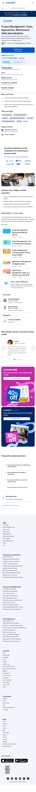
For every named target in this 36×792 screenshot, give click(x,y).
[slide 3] (19, 359)
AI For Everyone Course (8, 593)
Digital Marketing (7, 534)
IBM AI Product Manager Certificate (11, 573)
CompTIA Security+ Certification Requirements (14, 628)
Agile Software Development (17, 118)
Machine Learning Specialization (11, 605)
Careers (5, 660)
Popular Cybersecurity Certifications (12, 639)
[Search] (33, 3)
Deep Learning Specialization (10, 598)
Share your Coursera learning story (11, 641)
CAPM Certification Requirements (11, 623)
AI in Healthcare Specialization (10, 596)
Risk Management (6, 115)
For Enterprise (6, 673)
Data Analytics (6, 532)
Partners (5, 701)
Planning (19, 121)
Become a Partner (7, 680)
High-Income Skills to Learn (9, 632)
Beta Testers (6, 703)
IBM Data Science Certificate (10, 575)
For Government (7, 675)
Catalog (5, 662)
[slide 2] (16, 359)
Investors (5, 724)
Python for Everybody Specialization (12, 609)
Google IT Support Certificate (10, 564)
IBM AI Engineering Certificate (10, 570)
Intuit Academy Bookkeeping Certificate (13, 577)
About (4, 653)
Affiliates (5, 742)
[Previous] (3, 348)
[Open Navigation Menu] (3, 3)
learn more (16, 505)
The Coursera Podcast (8, 707)
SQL (4, 545)
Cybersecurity (6, 529)
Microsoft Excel (6, 538)
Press (4, 721)
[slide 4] (21, 359)
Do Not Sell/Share (7, 746)
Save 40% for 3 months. (20, 15)
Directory (5, 739)
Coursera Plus (6, 664)
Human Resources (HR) (8, 536)
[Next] (33, 348)
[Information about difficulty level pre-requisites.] (16, 79)
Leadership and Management (18, 8)
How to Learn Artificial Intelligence (11, 634)
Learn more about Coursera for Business (16, 157)
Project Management (8, 541)
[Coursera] (10, 2)
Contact (5, 735)
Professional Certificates (9, 666)
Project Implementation (8, 121)
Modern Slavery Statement (9, 744)
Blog (4, 705)
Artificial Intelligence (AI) (9, 527)
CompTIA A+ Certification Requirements (13, 625)
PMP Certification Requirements (11, 637)
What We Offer (6, 655)
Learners (5, 698)
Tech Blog (5, 710)
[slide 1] (14, 359)
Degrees (5, 671)
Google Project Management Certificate (13, 566)
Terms (4, 726)
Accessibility (6, 733)
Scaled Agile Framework (20, 115)
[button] (28, 43)
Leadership (5, 657)
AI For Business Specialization (10, 591)
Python (4, 543)
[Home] (2, 8)
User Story (30, 118)
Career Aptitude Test (8, 621)
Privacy (4, 728)
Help (4, 730)
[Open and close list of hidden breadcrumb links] (6, 8)
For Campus (6, 678)
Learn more (21, 58)
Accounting (5, 525)
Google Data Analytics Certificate (11, 561)
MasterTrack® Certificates (9, 669)
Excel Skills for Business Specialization (12, 600)
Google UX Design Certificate (10, 568)
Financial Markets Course (9, 602)
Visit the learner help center (14, 499)
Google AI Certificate (8, 557)
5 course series (6, 67)
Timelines (4, 118)
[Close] (31, 12)
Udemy (4, 687)
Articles (5, 737)
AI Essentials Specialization (9, 589)
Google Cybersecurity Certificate (11, 559)
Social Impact (6, 682)
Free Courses (6, 684)
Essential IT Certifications (9, 630)
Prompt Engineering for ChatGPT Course (13, 607)
